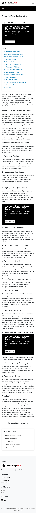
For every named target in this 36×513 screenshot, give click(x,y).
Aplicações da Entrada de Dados (14, 74)
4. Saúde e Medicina (10, 85)
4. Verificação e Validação (12, 67)
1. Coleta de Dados (10, 59)
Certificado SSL (9, 441)
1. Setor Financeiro (10, 77)
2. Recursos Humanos (10, 80)
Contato (3, 490)
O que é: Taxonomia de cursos (13, 435)
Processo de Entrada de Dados (13, 57)
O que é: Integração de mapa (12, 444)
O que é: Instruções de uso (12, 447)
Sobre (2, 492)
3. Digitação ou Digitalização (12, 64)
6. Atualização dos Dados (12, 72)
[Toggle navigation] (32, 2)
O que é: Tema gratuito (11, 438)
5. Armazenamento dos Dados (13, 69)
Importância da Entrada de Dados (14, 54)
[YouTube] (5, 500)
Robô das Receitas (6, 483)
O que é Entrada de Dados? (12, 52)
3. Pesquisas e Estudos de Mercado (15, 82)
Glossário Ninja (5, 480)
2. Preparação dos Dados (11, 62)
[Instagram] (2, 500)
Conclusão (7, 87)
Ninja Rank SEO (5, 478)
